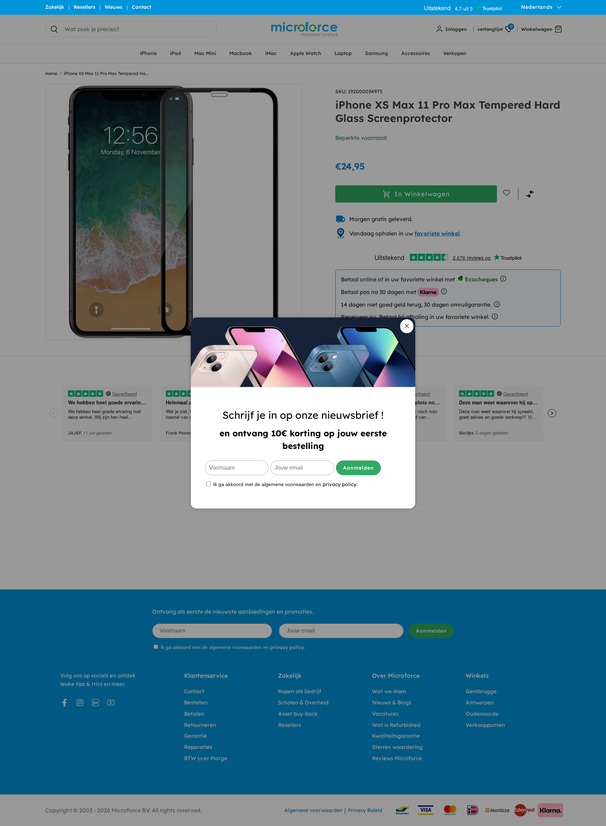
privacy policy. (340, 484)
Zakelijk (54, 7)
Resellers (84, 7)
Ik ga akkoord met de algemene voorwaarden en (284, 484)
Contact (141, 7)
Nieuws (113, 7)
